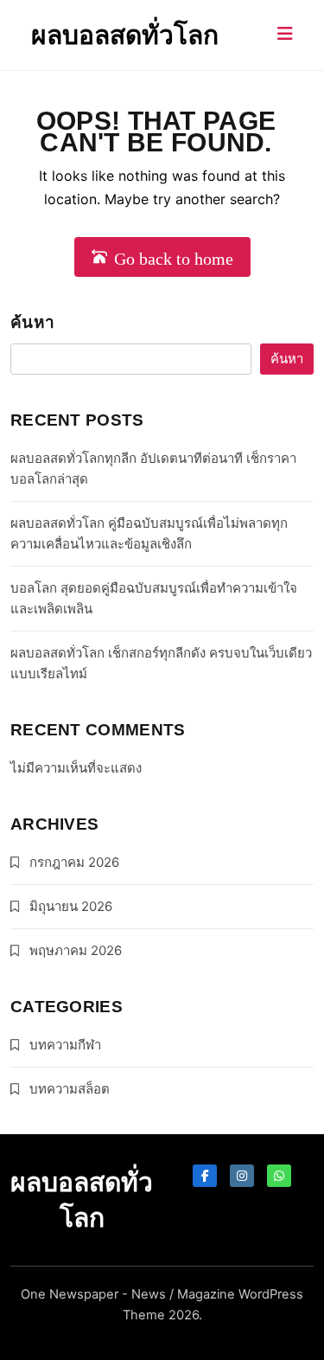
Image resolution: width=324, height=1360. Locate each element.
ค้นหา (32, 322)
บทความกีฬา (65, 1044)
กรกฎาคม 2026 (74, 862)
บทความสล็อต (69, 1089)
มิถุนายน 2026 (70, 906)
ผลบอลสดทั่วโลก (125, 34)
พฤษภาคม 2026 (75, 950)
